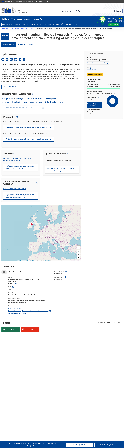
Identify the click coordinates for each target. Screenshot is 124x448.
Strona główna (7, 24)
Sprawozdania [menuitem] (21, 44)
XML (12, 329)
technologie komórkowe (54, 102)
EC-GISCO (47, 260)
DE (3, 59)
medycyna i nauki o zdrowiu (11, 102)
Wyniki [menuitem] (31, 44)
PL (24, 59)
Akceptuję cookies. (79, 444)
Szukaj (75, 24)
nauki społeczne (7, 99)
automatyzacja (50, 99)
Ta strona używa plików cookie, (16, 443)
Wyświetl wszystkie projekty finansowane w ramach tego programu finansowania (61, 170)
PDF (31, 329)
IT (19, 59)
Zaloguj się (68, 11)
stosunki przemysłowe (34, 99)
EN (7, 59)
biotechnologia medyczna (33, 102)
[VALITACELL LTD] (31, 224)
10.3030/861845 (92, 70)
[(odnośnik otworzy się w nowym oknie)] (17, 10)
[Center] (78, 254)
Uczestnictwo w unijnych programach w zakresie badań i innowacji (29, 311)
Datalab (68, 24)
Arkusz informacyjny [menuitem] (8, 44)
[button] (78, 11)
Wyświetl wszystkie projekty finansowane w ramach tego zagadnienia (20, 167)
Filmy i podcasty (48, 24)
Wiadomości (60, 24)
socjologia (19, 99)
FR (15, 59)
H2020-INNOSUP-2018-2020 (14, 189)
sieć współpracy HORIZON (28, 313)
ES (11, 59)
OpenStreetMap (31, 260)
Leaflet (19, 260)
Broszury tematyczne (21, 24)
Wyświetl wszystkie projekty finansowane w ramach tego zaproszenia (20, 196)
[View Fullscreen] (78, 247)
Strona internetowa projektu (98, 63)
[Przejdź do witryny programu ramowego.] (5, 36)
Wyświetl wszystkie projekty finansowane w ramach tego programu (29, 127)
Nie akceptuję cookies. (108, 444)
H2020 (30, 28)
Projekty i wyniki (35, 24)
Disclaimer (78, 260)
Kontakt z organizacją (26, 308)
